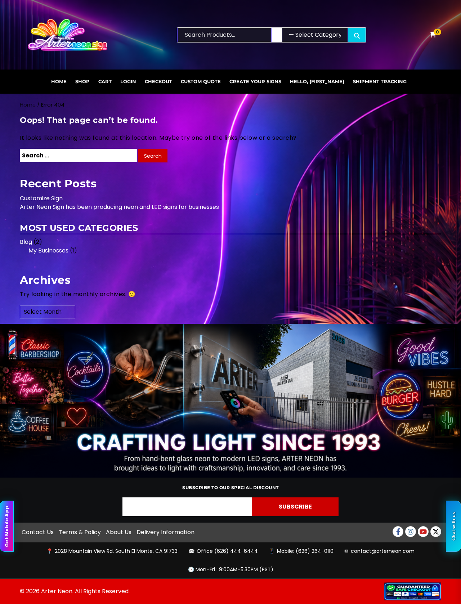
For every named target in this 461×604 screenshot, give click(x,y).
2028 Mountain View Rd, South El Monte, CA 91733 (116, 551)
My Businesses (48, 250)
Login (128, 81)
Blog (26, 242)
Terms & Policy (80, 532)
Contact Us (38, 532)
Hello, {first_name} (317, 81)
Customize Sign (41, 198)
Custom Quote (201, 81)
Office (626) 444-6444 (227, 551)
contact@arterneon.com (383, 551)
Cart (105, 81)
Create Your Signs (255, 81)
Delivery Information (165, 532)
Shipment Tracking (380, 81)
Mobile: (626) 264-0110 (305, 551)
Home (59, 81)
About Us (118, 532)
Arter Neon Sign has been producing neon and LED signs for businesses (119, 207)
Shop (82, 81)
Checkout (158, 81)
